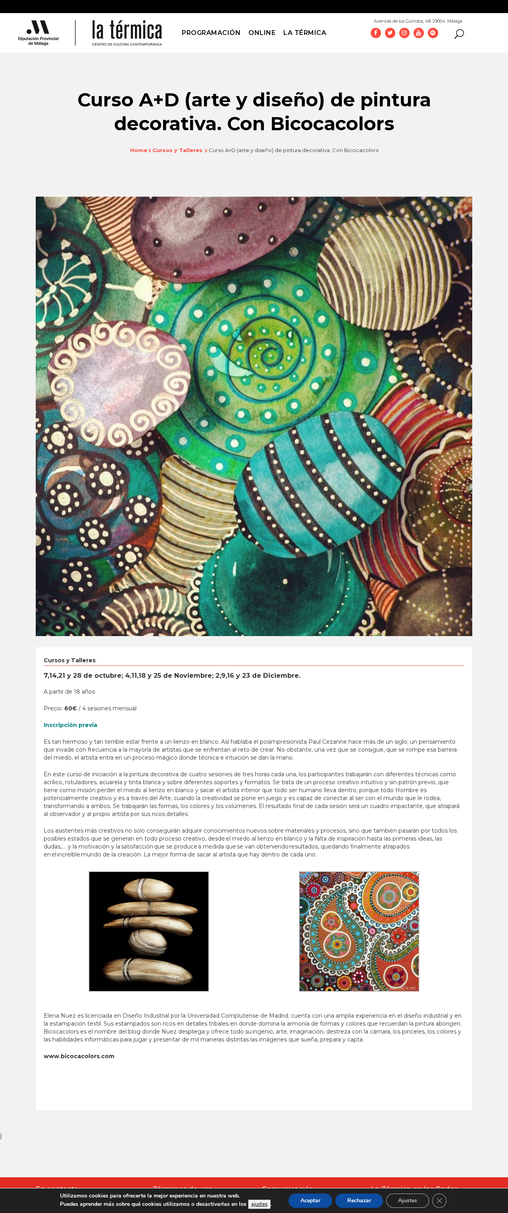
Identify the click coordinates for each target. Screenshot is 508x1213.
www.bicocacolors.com (79, 1056)
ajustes (259, 1204)
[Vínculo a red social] (375, 32)
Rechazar (359, 1200)
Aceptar (310, 1200)
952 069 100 (483, 19)
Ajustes (407, 1200)
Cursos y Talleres (177, 150)
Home (138, 150)
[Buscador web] (456, 33)
